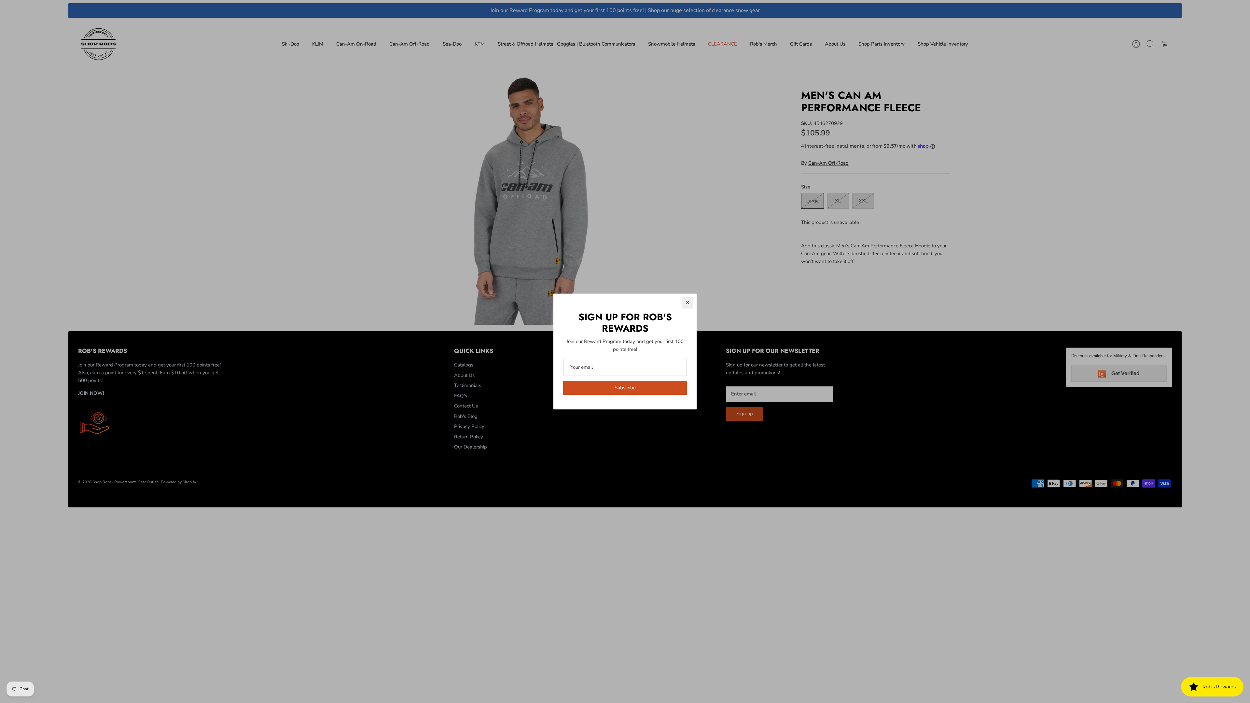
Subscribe (625, 387)
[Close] (687, 303)
